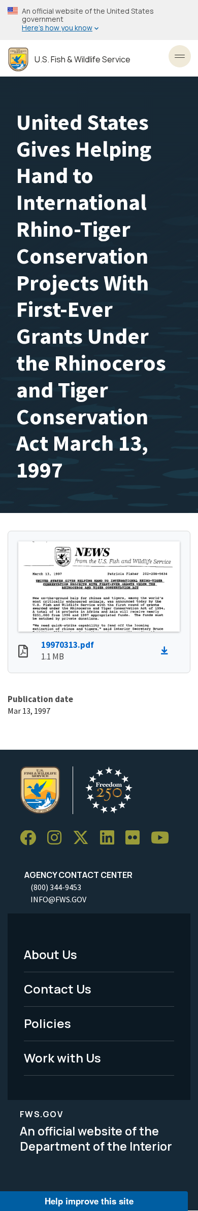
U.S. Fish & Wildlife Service (82, 59)
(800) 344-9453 (55, 887)
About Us (50, 954)
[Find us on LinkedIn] (110, 838)
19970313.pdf (67, 644)
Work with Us (62, 1057)
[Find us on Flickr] (136, 838)
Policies (47, 1023)
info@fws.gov (58, 899)
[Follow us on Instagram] (58, 838)
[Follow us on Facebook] (31, 838)
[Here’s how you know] (99, 20)
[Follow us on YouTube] (163, 838)
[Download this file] (167, 650)
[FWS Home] (18, 59)
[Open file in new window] (23, 652)
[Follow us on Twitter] (84, 838)
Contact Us (57, 988)
